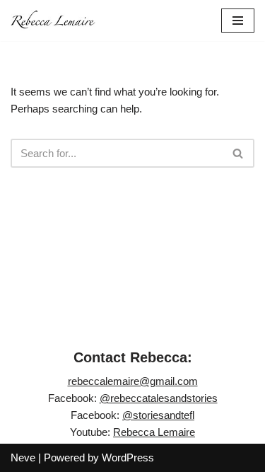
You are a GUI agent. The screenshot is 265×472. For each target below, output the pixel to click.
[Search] (238, 153)
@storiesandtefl (158, 415)
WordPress (128, 457)
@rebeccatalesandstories (159, 398)
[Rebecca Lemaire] (53, 20)
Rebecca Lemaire (154, 432)
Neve (23, 457)
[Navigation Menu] (237, 20)
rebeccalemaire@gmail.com (133, 381)
